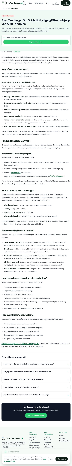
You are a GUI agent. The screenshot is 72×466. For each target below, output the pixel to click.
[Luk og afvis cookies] (67, 451)
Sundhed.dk (15, 172)
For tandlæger (55, 3)
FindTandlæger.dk (57, 176)
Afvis (51, 459)
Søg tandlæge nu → (36, 42)
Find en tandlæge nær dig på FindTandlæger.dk (20, 343)
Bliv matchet (66, 3)
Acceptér (62, 459)
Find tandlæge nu (37, 415)
